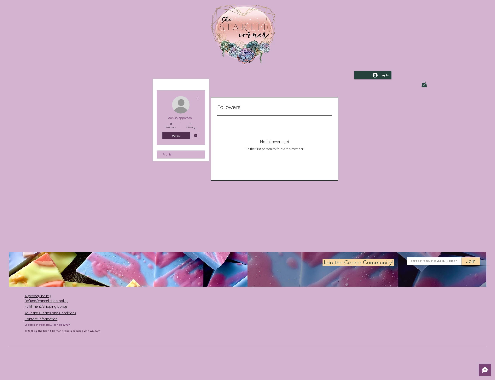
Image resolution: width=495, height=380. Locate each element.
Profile (167, 154)
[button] (424, 84)
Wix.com (95, 330)
